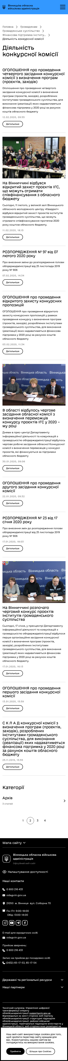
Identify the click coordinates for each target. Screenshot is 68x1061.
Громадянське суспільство (21, 30)
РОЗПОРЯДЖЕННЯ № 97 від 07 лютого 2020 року (30, 254)
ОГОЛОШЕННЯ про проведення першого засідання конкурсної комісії (31, 692)
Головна (7, 26)
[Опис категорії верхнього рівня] (64, 801)
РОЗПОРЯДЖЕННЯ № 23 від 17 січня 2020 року (29, 520)
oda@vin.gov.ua (16, 937)
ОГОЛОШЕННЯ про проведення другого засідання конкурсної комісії (31, 487)
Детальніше (12, 124)
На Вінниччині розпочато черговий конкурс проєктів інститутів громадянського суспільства (28, 613)
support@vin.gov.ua (40, 1013)
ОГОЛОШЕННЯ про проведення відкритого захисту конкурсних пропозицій (32, 301)
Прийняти (15, 1051)
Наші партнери (13, 987)
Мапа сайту (12, 843)
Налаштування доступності (28, 871)
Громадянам (28, 26)
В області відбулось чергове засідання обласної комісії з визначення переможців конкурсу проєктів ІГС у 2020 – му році (31, 418)
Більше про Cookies (40, 1051)
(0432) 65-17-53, (15, 962)
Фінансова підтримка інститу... (24, 34)
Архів (7, 798)
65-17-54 (31, 962)
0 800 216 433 (14, 950)
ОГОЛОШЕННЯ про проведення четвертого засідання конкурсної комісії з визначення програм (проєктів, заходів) (33, 76)
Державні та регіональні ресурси (27, 979)
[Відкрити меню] (62, 7)
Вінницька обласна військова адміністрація (23, 7)
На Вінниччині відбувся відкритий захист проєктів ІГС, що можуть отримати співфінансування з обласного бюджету (31, 191)
